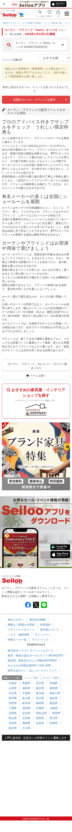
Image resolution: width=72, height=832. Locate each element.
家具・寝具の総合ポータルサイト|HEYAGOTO (35, 655)
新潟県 (13, 698)
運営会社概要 (37, 619)
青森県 (26, 683)
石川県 (40, 698)
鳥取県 (56, 713)
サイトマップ (40, 639)
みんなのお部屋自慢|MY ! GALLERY (29, 665)
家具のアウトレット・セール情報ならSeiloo (22, 22)
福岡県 (26, 723)
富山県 (26, 698)
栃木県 (40, 688)
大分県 (26, 728)
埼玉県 (13, 693)
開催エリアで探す (12, 677)
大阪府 (54, 708)
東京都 (40, 693)
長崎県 (54, 723)
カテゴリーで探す (50, 677)
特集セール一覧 (17, 639)
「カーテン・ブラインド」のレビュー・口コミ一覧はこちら (36, 365)
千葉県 (26, 693)
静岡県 (40, 703)
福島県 (26, 688)
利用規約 (45, 624)
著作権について (49, 629)
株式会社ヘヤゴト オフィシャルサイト (31, 650)
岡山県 (13, 718)
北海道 (13, 683)
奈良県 (26, 713)
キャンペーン (43, 634)
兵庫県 (13, 713)
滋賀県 (26, 708)
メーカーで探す (31, 677)
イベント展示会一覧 (53, 22)
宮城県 (54, 683)
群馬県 (54, 688)
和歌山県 (41, 713)
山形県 (13, 688)
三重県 (13, 708)
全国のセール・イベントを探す (34, 99)
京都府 (40, 708)
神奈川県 (55, 693)
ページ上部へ (37, 375)
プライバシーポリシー (21, 629)
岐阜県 (26, 703)
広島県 (26, 718)
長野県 (13, 703)
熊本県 (13, 728)
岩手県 (40, 683)
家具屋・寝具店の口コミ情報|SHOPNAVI (32, 660)
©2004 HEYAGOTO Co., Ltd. (36, 818)
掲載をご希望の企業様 (21, 624)
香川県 (54, 718)
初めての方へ (16, 619)
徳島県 (40, 718)
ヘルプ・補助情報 (18, 634)
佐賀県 (40, 723)
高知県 (13, 723)
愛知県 (54, 703)
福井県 (54, 698)
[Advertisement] (36, 777)
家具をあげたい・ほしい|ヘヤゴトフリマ (32, 670)
